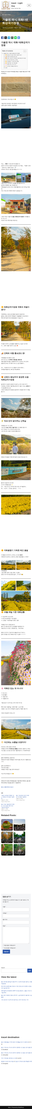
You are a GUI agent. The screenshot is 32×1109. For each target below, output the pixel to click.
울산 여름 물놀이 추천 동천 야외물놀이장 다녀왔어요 (15, 1042)
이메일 (5, 913)
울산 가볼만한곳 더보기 (7, 787)
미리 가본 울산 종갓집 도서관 (8, 1058)
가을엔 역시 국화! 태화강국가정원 (11, 53)
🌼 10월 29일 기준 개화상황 (11, 63)
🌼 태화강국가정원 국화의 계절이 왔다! (13, 55)
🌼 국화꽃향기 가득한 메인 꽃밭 (12, 61)
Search (3, 967)
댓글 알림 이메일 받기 (9, 945)
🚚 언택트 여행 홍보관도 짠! (11, 56)
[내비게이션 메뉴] (29, 5)
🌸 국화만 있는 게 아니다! (10, 64)
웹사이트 (5, 919)
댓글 (4, 926)
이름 (4, 906)
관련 (6, 67)
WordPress (21, 1107)
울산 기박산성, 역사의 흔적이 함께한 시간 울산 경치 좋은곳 (16, 1047)
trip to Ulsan (8, 14)
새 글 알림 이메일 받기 (10, 948)
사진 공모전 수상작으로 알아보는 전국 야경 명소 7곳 (14, 999)
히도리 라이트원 (9, 27)
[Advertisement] (16, 146)
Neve (9, 1107)
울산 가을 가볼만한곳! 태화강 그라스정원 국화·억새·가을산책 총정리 (7, 806)
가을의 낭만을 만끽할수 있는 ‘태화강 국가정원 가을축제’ (7, 797)
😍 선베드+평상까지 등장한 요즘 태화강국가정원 (15, 58)
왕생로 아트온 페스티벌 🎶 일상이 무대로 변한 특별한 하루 (16, 1061)
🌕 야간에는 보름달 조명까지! (11, 66)
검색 (30, 970)
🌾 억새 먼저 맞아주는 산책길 (11, 59)
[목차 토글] (24, 51)
